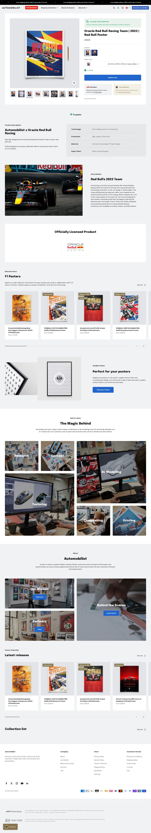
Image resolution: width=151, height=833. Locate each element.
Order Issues (131, 764)
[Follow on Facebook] (6, 783)
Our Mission (64, 760)
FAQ (128, 771)
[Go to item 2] (21, 94)
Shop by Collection (48, 8)
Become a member (140, 8)
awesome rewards (124, 92)
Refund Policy (99, 760)
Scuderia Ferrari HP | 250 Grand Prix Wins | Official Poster (92, 329)
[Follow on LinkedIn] (27, 783)
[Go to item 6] (54, 94)
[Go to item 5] (46, 94)
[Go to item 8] (70, 94)
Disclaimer (98, 771)
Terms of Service (100, 764)
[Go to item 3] (29, 94)
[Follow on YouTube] (22, 783)
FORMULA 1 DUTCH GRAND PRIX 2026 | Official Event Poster (55, 329)
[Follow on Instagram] (16, 783)
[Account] (118, 8)
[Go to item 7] (62, 94)
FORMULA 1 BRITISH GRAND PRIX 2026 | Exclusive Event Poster (128, 329)
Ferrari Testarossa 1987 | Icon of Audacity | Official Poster (128, 700)
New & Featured (68, 8)
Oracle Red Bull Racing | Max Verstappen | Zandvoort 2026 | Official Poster (20, 330)
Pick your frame (103, 390)
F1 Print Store (31, 8)
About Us (81, 8)
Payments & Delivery (134, 756)
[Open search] (114, 8)
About (62, 756)
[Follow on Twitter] (11, 783)
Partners (63, 767)
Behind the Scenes (67, 764)
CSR (61, 771)
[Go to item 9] (79, 94)
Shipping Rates (132, 760)
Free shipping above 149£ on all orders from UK (57, 2)
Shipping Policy (99, 767)
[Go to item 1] (13, 94)
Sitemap (97, 774)
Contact (130, 767)
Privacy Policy (99, 756)
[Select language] (128, 8)
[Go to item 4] (38, 94)
